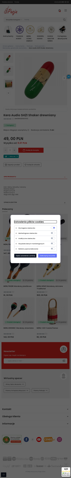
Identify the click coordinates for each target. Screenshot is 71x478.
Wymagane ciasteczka (26, 228)
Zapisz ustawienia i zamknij (25, 256)
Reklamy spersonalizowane (28, 249)
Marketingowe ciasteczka (27, 233)
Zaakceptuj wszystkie (47, 256)
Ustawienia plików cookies (29, 222)
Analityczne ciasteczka (26, 238)
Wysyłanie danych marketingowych (31, 244)
